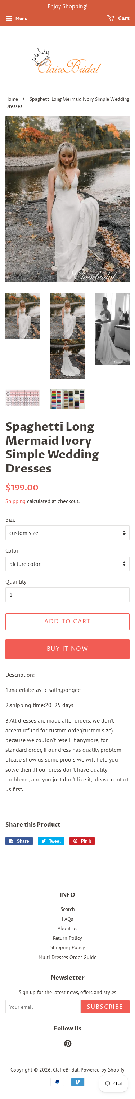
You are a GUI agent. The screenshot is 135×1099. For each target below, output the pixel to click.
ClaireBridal (65, 1070)
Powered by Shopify (103, 1070)
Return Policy (67, 938)
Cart (123, 18)
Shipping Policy (67, 947)
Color (11, 550)
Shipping (15, 501)
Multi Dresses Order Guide (67, 957)
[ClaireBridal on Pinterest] (68, 1045)
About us (67, 928)
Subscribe (105, 1007)
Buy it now (68, 649)
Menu (21, 18)
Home (11, 99)
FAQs (67, 919)
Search (67, 909)
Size (10, 519)
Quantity (15, 581)
